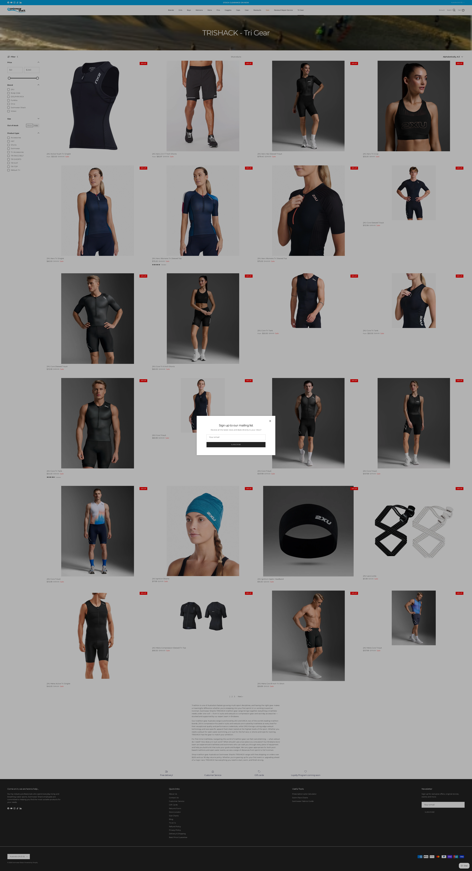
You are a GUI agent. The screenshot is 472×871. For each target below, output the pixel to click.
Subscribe (236, 444)
